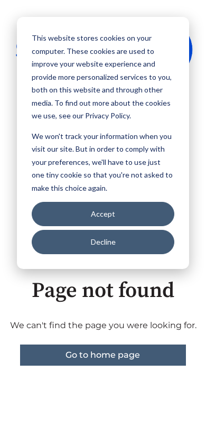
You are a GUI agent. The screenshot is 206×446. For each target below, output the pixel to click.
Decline (103, 241)
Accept (103, 213)
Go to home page (102, 355)
